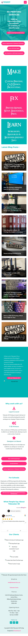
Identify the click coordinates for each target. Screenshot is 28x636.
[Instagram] (14, 625)
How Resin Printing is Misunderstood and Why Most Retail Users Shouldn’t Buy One (13, 208)
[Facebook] (11, 625)
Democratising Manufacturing (12, 253)
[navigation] (2, 524)
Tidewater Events (14, 590)
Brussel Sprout (17, 633)
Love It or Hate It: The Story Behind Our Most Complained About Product (14, 166)
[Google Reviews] (17, 625)
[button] (14, 511)
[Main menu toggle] (25, 2)
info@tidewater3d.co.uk (14, 585)
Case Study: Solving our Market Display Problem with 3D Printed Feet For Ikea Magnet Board (13, 294)
